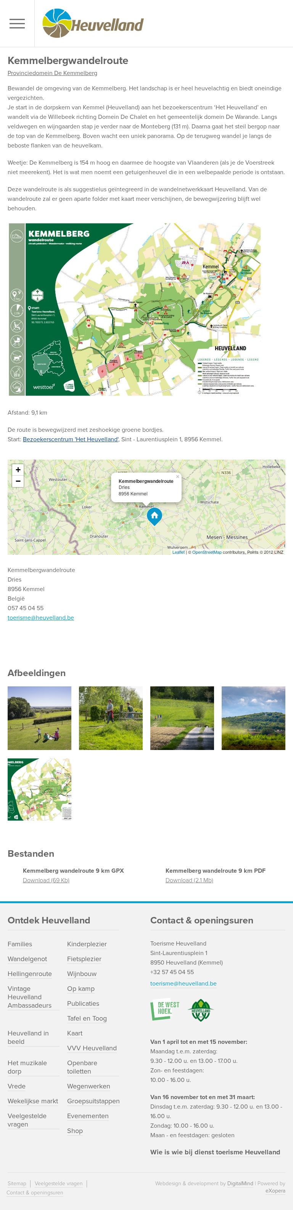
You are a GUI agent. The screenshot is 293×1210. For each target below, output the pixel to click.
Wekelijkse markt (33, 1101)
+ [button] (18, 469)
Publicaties (83, 1003)
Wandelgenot (27, 959)
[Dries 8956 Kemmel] (154, 517)
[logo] (161, 23)
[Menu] (19, 23)
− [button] (18, 481)
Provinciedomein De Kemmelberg (52, 73)
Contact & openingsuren (34, 1192)
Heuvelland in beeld (28, 1037)
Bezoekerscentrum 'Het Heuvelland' (70, 439)
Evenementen (88, 1116)
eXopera (275, 1191)
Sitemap (17, 1183)
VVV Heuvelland (92, 1048)
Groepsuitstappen (93, 1101)
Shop (75, 1131)
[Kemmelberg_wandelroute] (39, 789)
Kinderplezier (87, 944)
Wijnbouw (82, 974)
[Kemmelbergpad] (111, 718)
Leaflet (178, 552)
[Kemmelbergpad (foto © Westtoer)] (39, 718)
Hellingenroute (30, 974)
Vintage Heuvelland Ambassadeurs (30, 997)
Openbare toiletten (82, 1067)
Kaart (74, 1033)
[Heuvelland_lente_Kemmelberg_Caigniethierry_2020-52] (253, 718)
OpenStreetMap (207, 552)
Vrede (17, 1086)
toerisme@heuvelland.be (41, 618)
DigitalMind (240, 1183)
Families (20, 944)
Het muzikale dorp (27, 1067)
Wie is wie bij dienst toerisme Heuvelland (215, 1152)
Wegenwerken (88, 1086)
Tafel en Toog (87, 1018)
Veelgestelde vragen (27, 1120)
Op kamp (81, 988)
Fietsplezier (84, 959)
